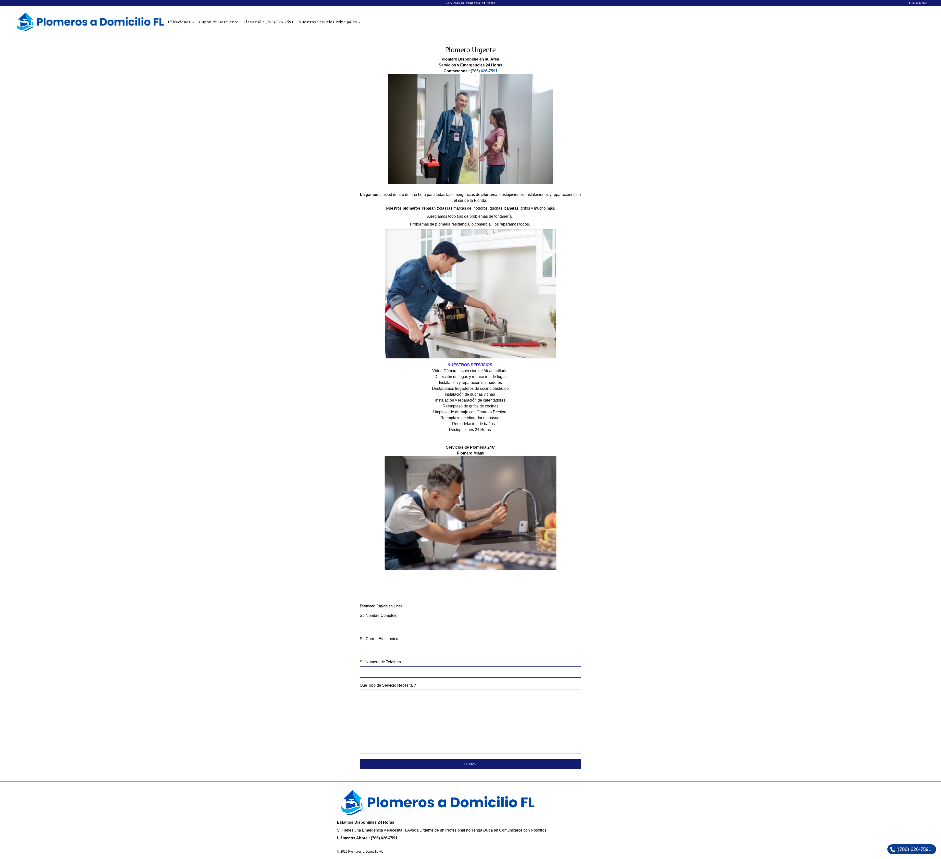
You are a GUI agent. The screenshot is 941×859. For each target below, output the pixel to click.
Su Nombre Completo (378, 615)
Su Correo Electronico (379, 639)
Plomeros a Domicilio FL (365, 851)
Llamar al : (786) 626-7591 (269, 21)
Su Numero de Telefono (380, 662)
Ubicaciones (180, 21)
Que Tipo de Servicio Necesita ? (388, 685)
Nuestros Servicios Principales (328, 21)
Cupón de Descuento (219, 21)
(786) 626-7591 (918, 2)
